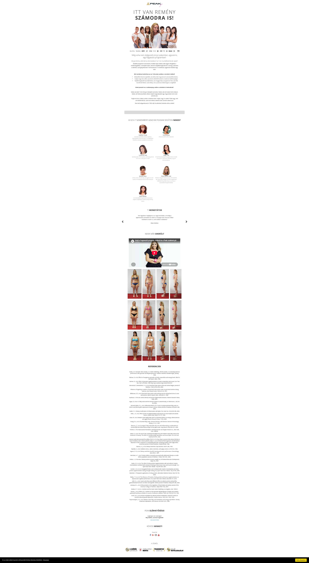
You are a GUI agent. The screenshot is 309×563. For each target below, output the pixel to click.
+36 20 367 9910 (154, 520)
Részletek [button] (46, 560)
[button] (122, 221)
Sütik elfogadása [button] (301, 560)
